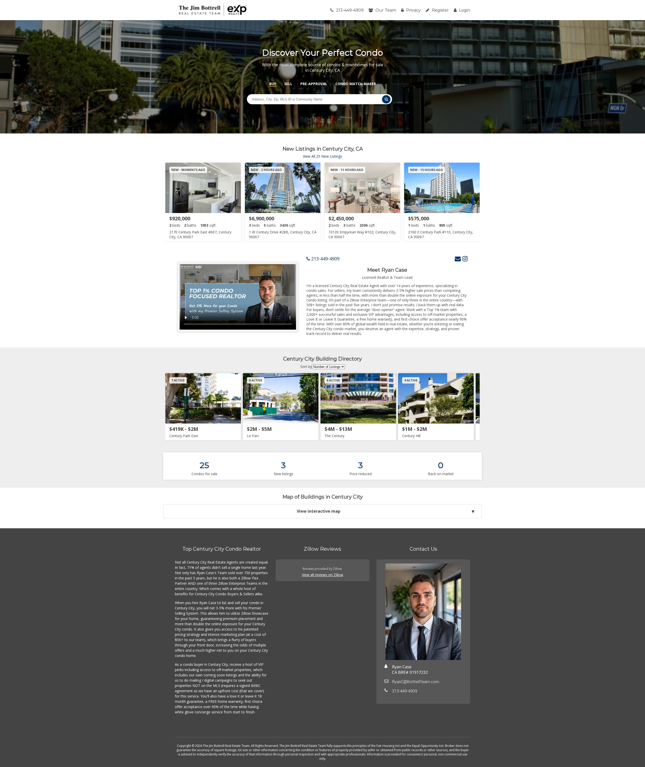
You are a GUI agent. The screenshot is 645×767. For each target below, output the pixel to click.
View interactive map (318, 511)
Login (464, 10)
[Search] (386, 99)
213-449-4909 (350, 10)
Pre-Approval (313, 83)
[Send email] (458, 258)
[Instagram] (465, 258)
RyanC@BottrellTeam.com (415, 681)
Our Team (385, 10)
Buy (272, 83)
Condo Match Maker (355, 83)
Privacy (413, 10)
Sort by (306, 366)
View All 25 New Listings (322, 156)
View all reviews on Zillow (322, 574)
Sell (288, 83)
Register (440, 10)
